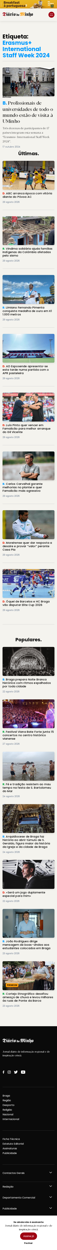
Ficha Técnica (11, 1139)
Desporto (8, 1105)
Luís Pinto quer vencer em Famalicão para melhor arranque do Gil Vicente (26, 396)
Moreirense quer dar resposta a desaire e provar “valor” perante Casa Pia (28, 514)
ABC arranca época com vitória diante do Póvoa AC (27, 164)
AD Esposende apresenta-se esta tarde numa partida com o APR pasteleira (28, 337)
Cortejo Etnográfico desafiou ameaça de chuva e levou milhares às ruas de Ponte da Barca (27, 966)
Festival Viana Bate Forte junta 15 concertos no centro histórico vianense (28, 703)
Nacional (8, 1114)
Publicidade (10, 1153)
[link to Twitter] (16, 1072)
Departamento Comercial (19, 1197)
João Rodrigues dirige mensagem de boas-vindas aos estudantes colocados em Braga (26, 914)
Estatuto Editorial (13, 1144)
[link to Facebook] (3, 1072)
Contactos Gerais (14, 1173)
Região (7, 1100)
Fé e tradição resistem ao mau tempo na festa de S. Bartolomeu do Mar (27, 755)
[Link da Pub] (28, 4)
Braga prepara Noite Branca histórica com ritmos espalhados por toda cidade (27, 652)
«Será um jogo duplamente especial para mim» (26, 863)
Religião (7, 1110)
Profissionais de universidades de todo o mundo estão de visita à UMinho (26, 71)
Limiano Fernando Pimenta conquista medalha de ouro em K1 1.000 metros (26, 278)
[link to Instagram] (9, 1072)
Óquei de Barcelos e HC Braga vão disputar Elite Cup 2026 (25, 572)
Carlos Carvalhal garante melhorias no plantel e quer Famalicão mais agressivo (28, 457)
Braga (6, 1095)
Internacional (11, 1119)
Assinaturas (10, 1148)
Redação (8, 1186)
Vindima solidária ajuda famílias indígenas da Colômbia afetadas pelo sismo (27, 221)
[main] (28, 523)
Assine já (28, 1236)
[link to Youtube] (23, 1072)
